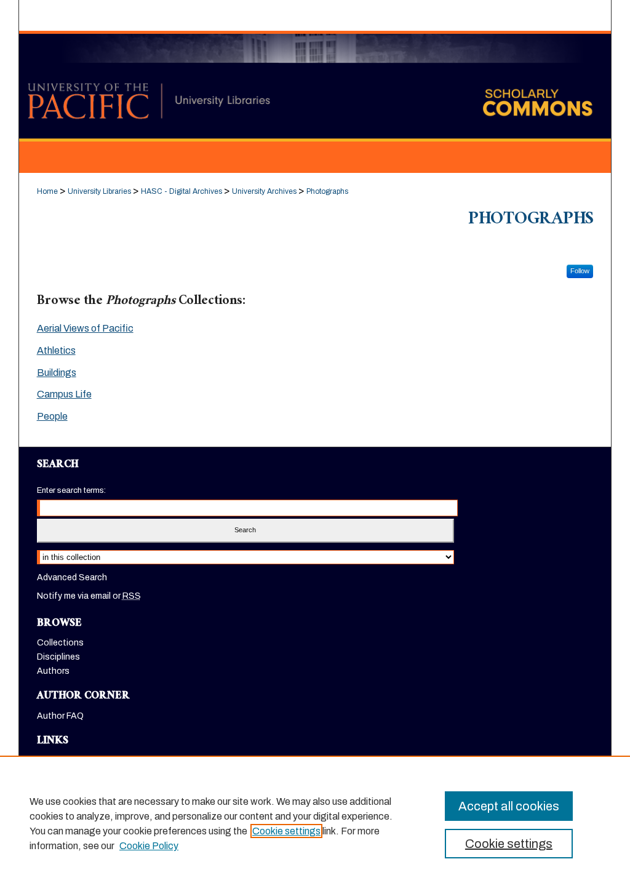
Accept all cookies (508, 806)
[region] (315, 823)
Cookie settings (286, 831)
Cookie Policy (148, 846)
